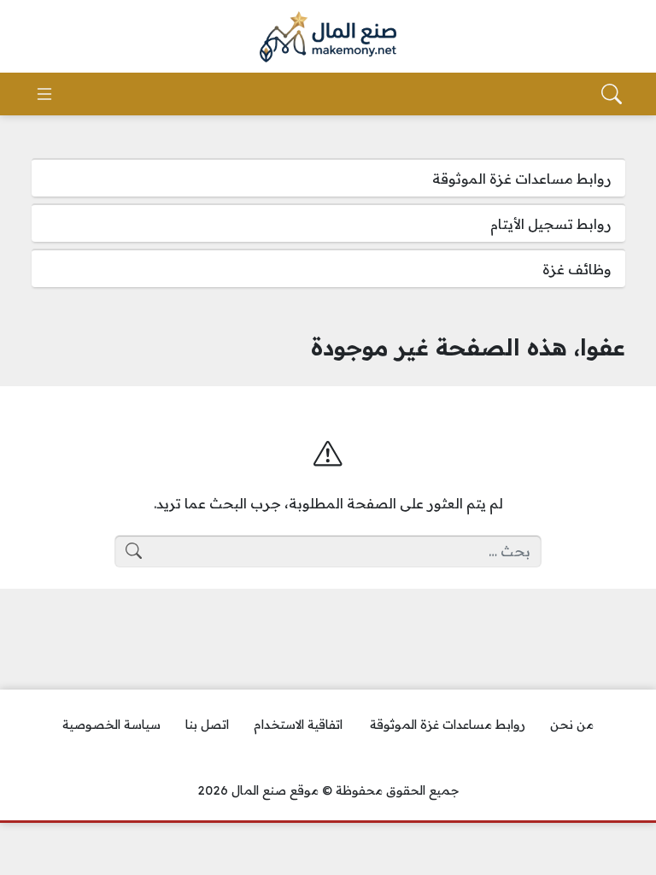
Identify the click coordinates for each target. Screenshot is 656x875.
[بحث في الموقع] (611, 94)
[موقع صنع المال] (328, 36)
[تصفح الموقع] (44, 94)
